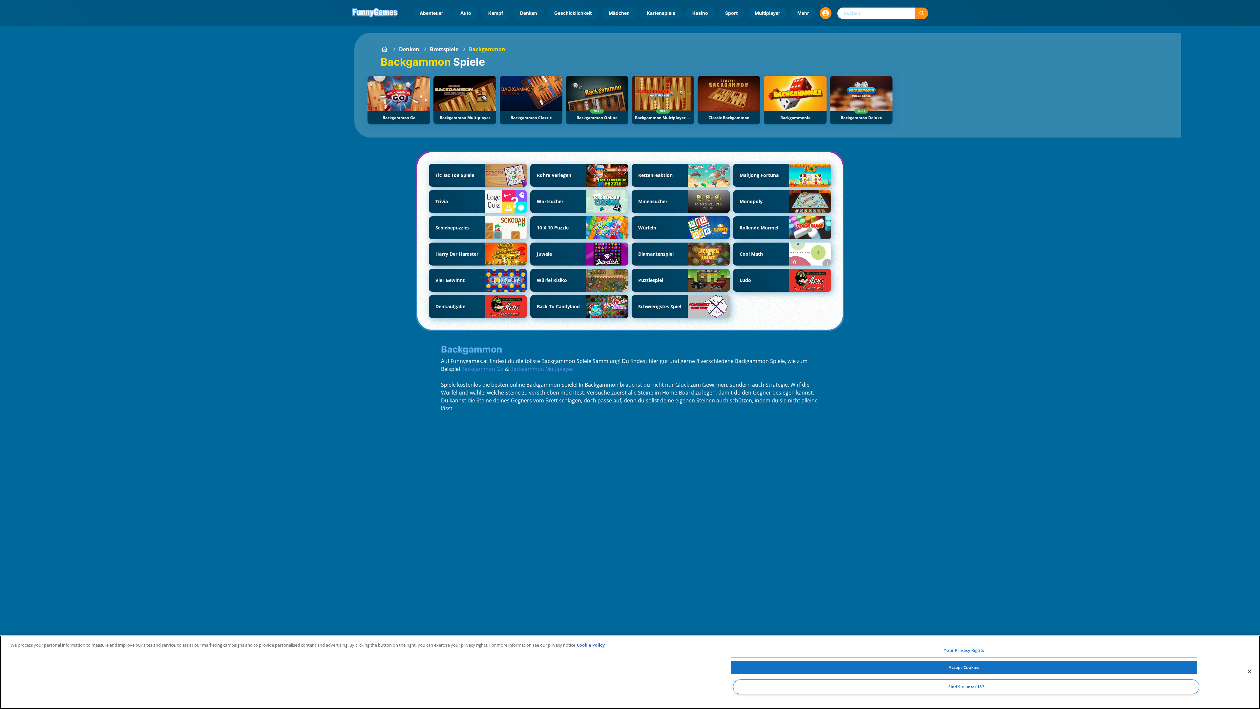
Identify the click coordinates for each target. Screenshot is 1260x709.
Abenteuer (431, 13)
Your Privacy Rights (964, 650)
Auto (465, 13)
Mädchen (619, 13)
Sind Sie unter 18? (966, 687)
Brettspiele (444, 49)
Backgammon (487, 49)
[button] (825, 13)
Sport (731, 13)
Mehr (803, 13)
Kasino (700, 13)
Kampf (495, 13)
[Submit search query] (921, 13)
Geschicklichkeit (573, 13)
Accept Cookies (964, 667)
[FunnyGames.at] (384, 49)
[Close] (1249, 671)
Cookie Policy (591, 645)
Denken (528, 13)
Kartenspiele (661, 13)
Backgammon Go (482, 369)
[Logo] (375, 13)
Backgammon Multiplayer (541, 369)
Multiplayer (767, 13)
